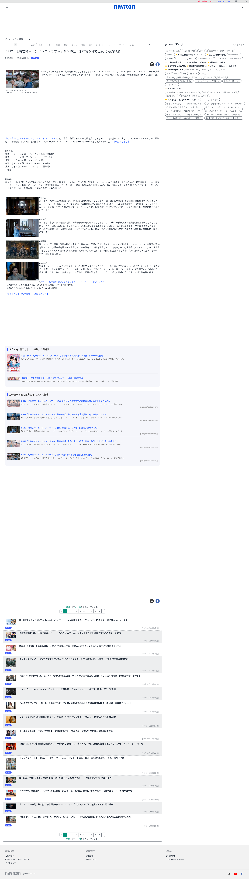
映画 (58, 45)
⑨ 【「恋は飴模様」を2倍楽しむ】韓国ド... (184, 118)
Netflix (170, 55)
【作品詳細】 (26, 294)
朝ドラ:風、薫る (173, 51)
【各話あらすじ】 (40, 294)
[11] (103, 611)
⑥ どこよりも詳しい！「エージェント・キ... (223, 111)
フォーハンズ (172, 85)
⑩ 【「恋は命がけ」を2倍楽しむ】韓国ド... (224, 118)
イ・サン (213, 69)
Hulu (191, 58)
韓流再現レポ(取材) (218, 62)
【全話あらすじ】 (121, 141)
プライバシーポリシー (175, 859)
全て (33, 45)
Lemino (181, 58)
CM (90, 45)
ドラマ (49, 45)
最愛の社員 (221, 77)
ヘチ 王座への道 (192, 69)
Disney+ (200, 55)
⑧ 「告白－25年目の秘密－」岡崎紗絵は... (224, 115)
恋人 (203, 74)
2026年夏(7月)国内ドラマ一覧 (221, 51)
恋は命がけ (208, 77)
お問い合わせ (90, 859)
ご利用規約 (170, 856)
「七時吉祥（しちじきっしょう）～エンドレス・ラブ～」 (32, 138)
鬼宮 (168, 74)
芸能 (66, 45)
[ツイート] (152, 64)
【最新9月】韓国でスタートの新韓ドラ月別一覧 (187, 62)
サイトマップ (10, 863)
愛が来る (170, 77)
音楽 (83, 45)
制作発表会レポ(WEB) (177, 66)
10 (99, 611)
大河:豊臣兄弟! (189, 51)
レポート (99, 45)
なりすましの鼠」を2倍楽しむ (208, 81)
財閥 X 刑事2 (182, 77)
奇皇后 (176, 74)
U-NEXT (170, 58)
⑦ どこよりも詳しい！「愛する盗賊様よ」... (185, 115)
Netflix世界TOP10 (175, 70)
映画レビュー (172, 96)
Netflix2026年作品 (185, 55)
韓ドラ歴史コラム (205, 58)
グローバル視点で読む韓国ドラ (228, 58)
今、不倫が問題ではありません (179, 81)
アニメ (74, 45)
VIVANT (202, 51)
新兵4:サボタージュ (232, 81)
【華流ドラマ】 (12, 294)
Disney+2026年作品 (217, 55)
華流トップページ (175, 88)
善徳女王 (193, 74)
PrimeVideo (234, 55)
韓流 (40, 45)
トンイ (223, 69)
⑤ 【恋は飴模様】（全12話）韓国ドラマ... (184, 111)
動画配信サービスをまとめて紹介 (194, 96)
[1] (61, 611)
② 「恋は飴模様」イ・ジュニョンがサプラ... (225, 104)
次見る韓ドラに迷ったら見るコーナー (182, 92)
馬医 (204, 69)
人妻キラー (196, 77)
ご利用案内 (9, 856)
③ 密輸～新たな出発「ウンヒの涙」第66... (184, 107)
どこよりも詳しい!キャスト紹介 (223, 66)
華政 (184, 74)
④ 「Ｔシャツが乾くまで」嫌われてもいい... (223, 107)
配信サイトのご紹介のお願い (17, 859)
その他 (131, 45)
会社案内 (89, 856)
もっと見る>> (210, 100)
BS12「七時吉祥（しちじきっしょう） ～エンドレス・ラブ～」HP (72, 282)
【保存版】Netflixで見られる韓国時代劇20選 (219, 92)
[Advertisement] (124, 24)
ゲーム (121, 45)
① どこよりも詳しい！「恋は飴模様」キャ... (185, 104)
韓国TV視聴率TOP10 (198, 66)
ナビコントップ (9, 39)
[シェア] (157, 64)
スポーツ (111, 45)
